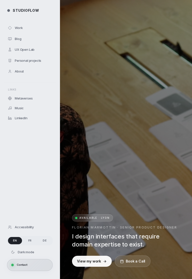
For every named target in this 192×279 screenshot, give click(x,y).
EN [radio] (15, 240)
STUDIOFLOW (23, 10)
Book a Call (135, 261)
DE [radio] (45, 240)
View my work (89, 261)
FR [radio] (30, 240)
